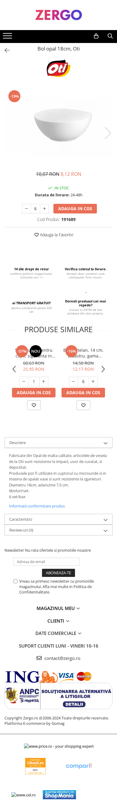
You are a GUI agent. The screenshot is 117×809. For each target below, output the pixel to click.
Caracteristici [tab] (20, 519)
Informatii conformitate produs (37, 506)
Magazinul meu (56, 608)
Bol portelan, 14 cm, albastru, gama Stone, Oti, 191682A (83, 353)
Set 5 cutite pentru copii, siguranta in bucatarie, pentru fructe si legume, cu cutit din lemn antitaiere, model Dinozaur (34, 353)
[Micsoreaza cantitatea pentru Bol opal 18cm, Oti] (26, 208)
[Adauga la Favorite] (34, 405)
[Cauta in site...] (110, 36)
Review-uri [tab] (21, 530)
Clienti (56, 621)
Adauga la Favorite (56, 234)
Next (107, 133)
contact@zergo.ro (61, 658)
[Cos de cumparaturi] (96, 36)
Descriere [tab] (17, 442)
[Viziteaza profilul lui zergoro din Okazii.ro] (35, 766)
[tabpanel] (58, 127)
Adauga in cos (75, 208)
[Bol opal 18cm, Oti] (58, 127)
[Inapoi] (4, 50)
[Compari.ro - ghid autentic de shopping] (78, 766)
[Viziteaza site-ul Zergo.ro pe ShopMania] (59, 794)
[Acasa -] (58, 15)
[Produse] (8, 37)
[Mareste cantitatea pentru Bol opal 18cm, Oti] (44, 208)
